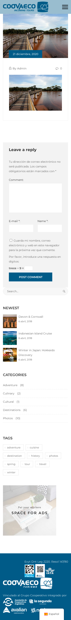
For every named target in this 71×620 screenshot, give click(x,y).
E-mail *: (14, 221)
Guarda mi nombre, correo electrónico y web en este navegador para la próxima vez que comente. (34, 245)
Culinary (8, 393)
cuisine (34, 447)
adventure (14, 447)
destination (14, 455)
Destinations (12, 410)
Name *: (42, 221)
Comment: (16, 180)
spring (11, 464)
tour (27, 464)
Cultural (8, 401)
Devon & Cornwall (31, 316)
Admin (21, 68)
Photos (8, 418)
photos (53, 455)
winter (11, 472)
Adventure (10, 385)
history (35, 455)
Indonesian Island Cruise (35, 333)
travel (42, 464)
